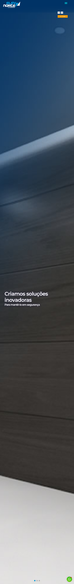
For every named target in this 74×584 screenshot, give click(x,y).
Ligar (63, 16)
